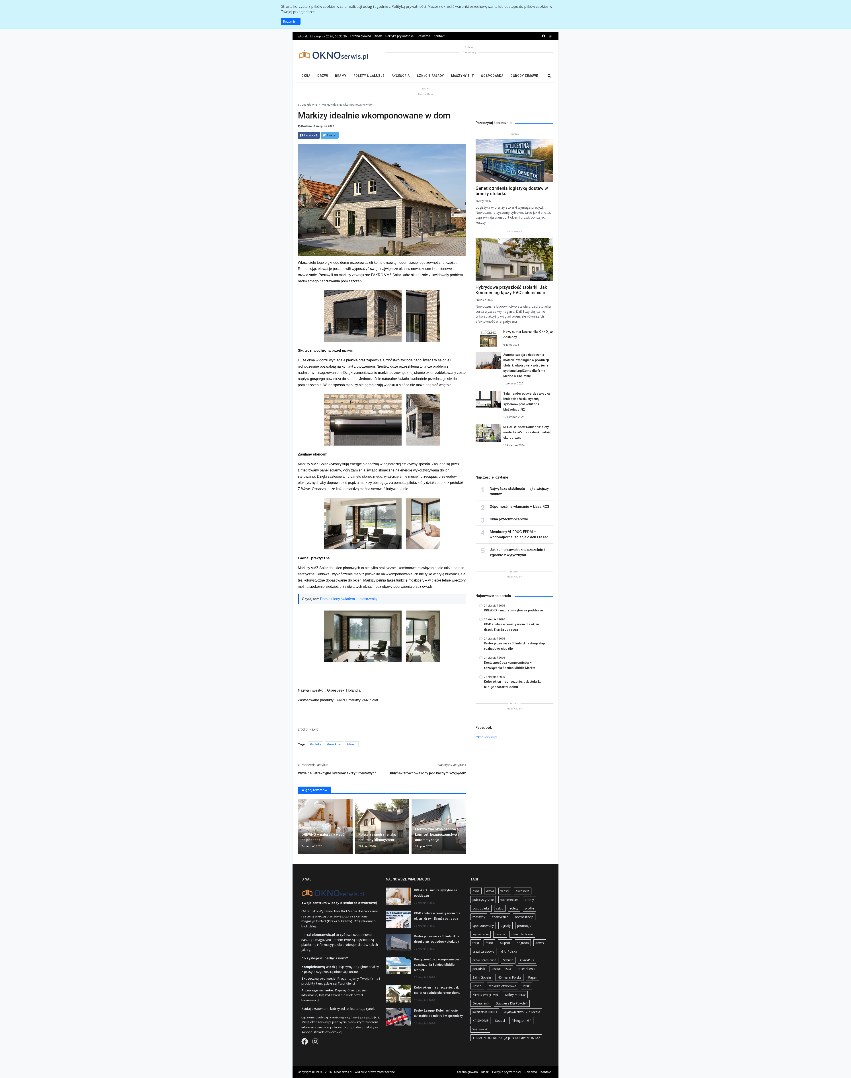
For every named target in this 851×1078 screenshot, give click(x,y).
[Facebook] (305, 1042)
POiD (526, 986)
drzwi (490, 891)
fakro (353, 744)
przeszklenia (526, 969)
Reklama (424, 36)
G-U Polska (509, 951)
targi (475, 943)
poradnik (478, 969)
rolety (316, 744)
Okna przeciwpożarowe (509, 519)
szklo (500, 908)
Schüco (508, 960)
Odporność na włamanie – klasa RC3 (519, 506)
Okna (305, 76)
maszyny (478, 917)
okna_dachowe (522, 934)
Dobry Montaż (515, 995)
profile (529, 908)
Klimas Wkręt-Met (485, 995)
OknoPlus (527, 960)
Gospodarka (492, 76)
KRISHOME (480, 1020)
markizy (335, 744)
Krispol (477, 986)
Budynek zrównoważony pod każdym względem (427, 773)
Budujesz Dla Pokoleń (512, 1003)
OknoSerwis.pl (486, 737)
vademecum (509, 900)
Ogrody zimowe (524, 76)
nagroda (523, 943)
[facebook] (543, 36)
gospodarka (481, 908)
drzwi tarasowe (483, 951)
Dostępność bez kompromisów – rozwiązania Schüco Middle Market (438, 965)
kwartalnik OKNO (484, 1012)
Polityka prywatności (399, 36)
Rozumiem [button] (291, 21)
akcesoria (522, 891)
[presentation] (299, 828)
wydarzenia (480, 934)
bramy (529, 900)
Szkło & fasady (430, 76)
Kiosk (378, 36)
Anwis (539, 943)
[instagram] (550, 36)
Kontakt (439, 36)
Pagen (532, 977)
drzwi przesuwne (484, 960)
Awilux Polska (501, 969)
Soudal (500, 1020)
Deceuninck (480, 1003)
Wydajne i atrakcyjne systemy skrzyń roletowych (337, 773)
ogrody (505, 925)
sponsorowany (483, 925)
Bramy (340, 76)
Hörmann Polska (509, 977)
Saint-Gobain (481, 977)
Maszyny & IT (462, 76)
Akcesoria (401, 76)
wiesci (504, 891)
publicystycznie (483, 900)
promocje (524, 925)
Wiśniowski (480, 1029)
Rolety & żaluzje (369, 76)
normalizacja (524, 917)
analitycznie (500, 917)
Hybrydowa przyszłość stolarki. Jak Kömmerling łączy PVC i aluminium (511, 290)
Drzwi (322, 76)
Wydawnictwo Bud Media (522, 1012)
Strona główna (360, 36)
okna (476, 891)
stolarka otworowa (502, 986)
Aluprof (505, 943)
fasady (500, 934)
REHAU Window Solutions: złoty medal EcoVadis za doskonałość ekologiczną (527, 432)
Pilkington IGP (521, 1020)
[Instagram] (315, 1042)
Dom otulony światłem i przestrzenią (348, 599)
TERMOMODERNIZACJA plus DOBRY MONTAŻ (506, 1038)
